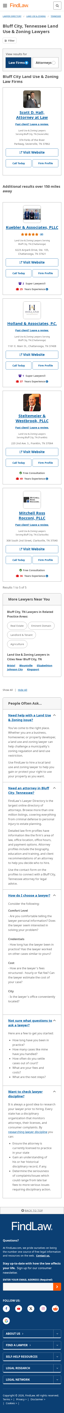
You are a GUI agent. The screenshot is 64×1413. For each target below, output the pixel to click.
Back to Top (34, 1210)
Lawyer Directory (12, 16)
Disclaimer (37, 1399)
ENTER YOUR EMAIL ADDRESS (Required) (27, 1279)
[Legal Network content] (57, 1379)
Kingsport (33, 669)
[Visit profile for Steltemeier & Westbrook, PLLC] (32, 402)
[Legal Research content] (57, 1368)
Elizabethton (44, 665)
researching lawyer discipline (27, 1132)
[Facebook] (6, 1308)
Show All (8, 690)
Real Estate (17, 625)
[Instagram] (43, 1308)
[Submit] (57, 1287)
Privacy (20, 1399)
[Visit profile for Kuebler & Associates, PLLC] (32, 214)
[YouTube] (18, 1308)
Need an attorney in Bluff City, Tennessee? (28, 790)
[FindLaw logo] (21, 5)
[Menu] (5, 5)
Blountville (26, 665)
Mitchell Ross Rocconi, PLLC (32, 515)
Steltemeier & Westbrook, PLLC (32, 418)
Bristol (11, 665)
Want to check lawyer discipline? (25, 1093)
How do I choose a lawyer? (29, 895)
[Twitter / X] (30, 1308)
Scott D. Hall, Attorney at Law (32, 115)
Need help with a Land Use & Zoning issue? (29, 717)
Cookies (11, 1403)
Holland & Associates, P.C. (32, 323)
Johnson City (15, 669)
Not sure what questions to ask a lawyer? (30, 1022)
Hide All (22, 690)
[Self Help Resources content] (57, 1356)
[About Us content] (57, 1334)
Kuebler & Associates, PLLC (32, 227)
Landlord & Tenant (21, 635)
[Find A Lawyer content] (57, 1345)
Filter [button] (11, 40)
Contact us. (43, 1255)
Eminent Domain (41, 625)
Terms (7, 1399)
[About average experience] (47, 289)
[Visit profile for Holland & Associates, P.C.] (32, 310)
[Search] (57, 6)
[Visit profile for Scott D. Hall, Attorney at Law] (32, 99)
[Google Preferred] (6, 1320)
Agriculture (17, 644)
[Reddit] (55, 1308)
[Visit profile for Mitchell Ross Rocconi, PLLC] (32, 499)
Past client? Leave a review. (32, 124)
